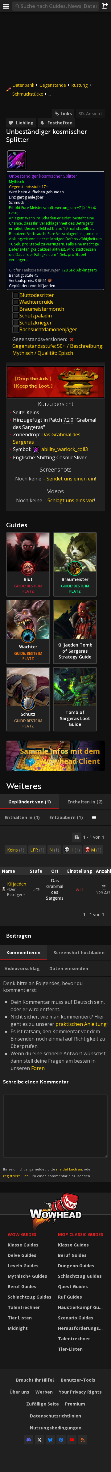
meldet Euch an (69, 1169)
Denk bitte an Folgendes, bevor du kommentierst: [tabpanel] (55, 1079)
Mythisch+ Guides (27, 1276)
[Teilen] (105, 6)
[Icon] (16, 159)
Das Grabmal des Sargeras (55, 889)
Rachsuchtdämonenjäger (48, 329)
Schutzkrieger (35, 322)
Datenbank (23, 85)
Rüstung (79, 85)
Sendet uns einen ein (71, 478)
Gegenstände (52, 85)
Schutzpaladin (35, 315)
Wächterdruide (36, 301)
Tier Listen (20, 1318)
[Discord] (28, 1439)
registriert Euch (16, 1176)
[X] (39, 1439)
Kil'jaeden (16, 884)
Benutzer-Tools (78, 1380)
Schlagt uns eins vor (70, 500)
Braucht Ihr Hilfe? (35, 1380)
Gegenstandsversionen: (40, 339)
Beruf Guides (22, 1286)
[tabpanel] (55, 876)
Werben (44, 1392)
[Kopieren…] (76, 837)
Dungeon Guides (76, 1266)
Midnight (18, 1328)
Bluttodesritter (36, 295)
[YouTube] (71, 1439)
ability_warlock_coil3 (64, 449)
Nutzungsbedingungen (55, 1428)
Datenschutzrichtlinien (55, 1416)
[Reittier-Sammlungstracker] (55, 756)
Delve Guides (22, 1255)
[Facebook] (61, 1439)
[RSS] (82, 1439)
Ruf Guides (70, 1297)
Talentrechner (24, 1307)
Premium (75, 1404)
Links (66, 113)
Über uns (19, 1392)
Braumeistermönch (41, 308)
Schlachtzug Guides (29, 1297)
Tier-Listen (70, 1349)
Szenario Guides (75, 1318)
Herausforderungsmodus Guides (81, 1328)
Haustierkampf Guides (81, 1307)
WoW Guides (22, 1234)
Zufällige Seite (42, 1404)
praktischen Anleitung (81, 1024)
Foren (38, 1068)
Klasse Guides (23, 1245)
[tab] (29, 802)
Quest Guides (73, 1286)
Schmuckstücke (27, 94)
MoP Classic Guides (80, 1234)
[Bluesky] (50, 1439)
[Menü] (6, 6)
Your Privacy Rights (80, 1392)
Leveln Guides (23, 1266)
